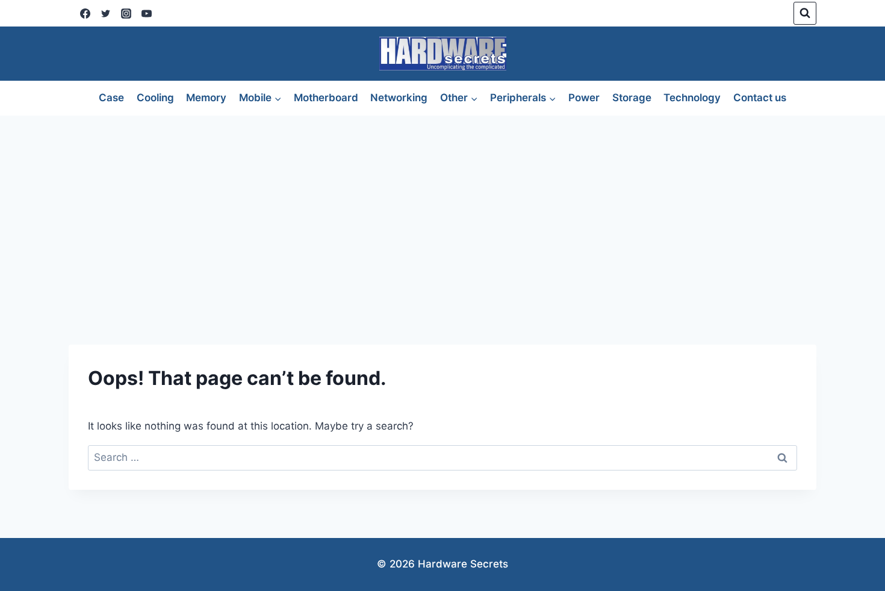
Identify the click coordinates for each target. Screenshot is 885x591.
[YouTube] (146, 13)
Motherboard (326, 98)
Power (584, 98)
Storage (631, 98)
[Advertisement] (442, 206)
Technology (692, 98)
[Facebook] (85, 13)
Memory (206, 98)
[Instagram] (126, 13)
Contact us (759, 98)
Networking (398, 98)
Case (111, 98)
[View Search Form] (804, 13)
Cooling (155, 98)
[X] (105, 13)
